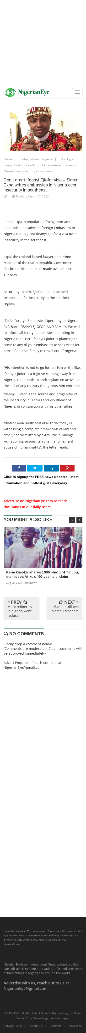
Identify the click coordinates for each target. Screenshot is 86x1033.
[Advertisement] (43, 43)
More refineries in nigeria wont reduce (19, 611)
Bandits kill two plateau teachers (65, 608)
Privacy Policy (13, 1025)
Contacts (55, 1025)
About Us (36, 1025)
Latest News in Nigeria (37, 159)
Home (8, 159)
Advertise (75, 1025)
